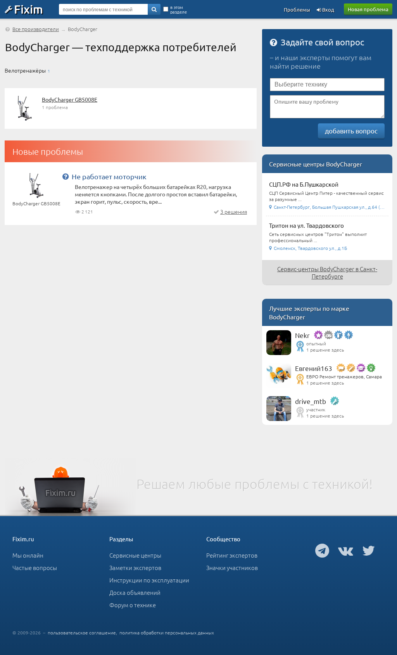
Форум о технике (132, 605)
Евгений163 (313, 368)
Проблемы (297, 9)
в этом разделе (178, 9)
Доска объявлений (135, 592)
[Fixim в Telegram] (322, 550)
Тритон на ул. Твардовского (306, 225)
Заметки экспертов (135, 567)
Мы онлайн (27, 555)
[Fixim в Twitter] (368, 550)
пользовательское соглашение (82, 632)
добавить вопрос (351, 130)
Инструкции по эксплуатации (149, 580)
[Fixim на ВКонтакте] (345, 550)
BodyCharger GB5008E (69, 99)
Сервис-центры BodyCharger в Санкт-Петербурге (327, 272)
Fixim (28, 9)
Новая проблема (368, 9)
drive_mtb (310, 401)
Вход (327, 9)
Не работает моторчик (109, 176)
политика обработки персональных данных (166, 632)
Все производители (35, 29)
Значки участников (232, 567)
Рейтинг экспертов (231, 555)
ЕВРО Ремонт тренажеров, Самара (344, 376)
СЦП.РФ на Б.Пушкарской (303, 184)
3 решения (233, 211)
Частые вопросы (34, 567)
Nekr (302, 335)
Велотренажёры (25, 70)
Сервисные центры (135, 555)
